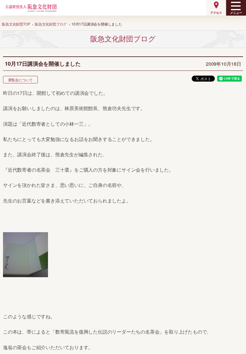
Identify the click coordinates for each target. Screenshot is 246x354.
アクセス (216, 12)
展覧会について (20, 79)
